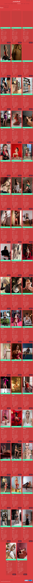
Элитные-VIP (15, 3)
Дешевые (12, 3)
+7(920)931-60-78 (14, 163)
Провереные (19, 3)
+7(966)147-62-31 (3, 30)
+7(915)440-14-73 (3, 196)
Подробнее (8, 42)
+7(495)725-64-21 (25, 63)
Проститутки (6, 3)
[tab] (1, 7)
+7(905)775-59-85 (3, 296)
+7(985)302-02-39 (3, 96)
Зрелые (9, 3)
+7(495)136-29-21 (3, 163)
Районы (22, 3)
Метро (24, 3)
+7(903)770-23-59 (14, 96)
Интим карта (27, 3)
